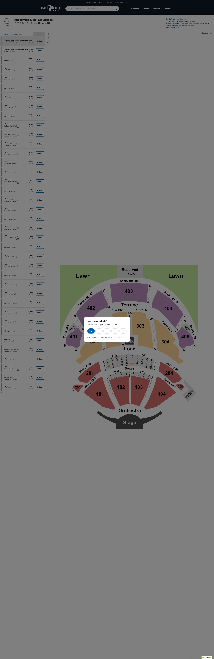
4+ (123, 331)
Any (91, 331)
